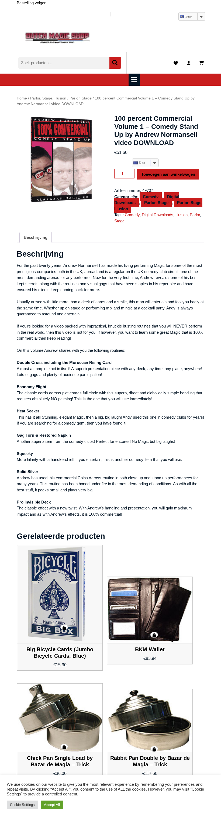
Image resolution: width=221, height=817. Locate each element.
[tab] (135, 80)
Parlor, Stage (81, 98)
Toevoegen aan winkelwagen (168, 174)
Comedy (150, 196)
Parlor (195, 214)
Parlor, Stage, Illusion (48, 98)
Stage (119, 221)
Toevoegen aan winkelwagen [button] (64, 627)
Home (22, 98)
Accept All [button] (52, 805)
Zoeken (115, 63)
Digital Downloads (157, 214)
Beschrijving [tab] (35, 237)
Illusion (181, 214)
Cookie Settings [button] (22, 805)
